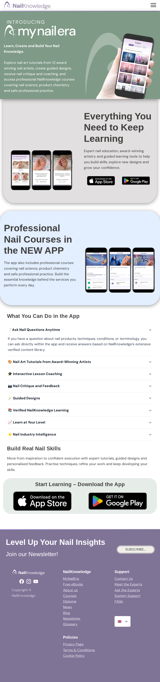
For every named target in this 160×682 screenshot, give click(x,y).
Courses (69, 595)
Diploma (69, 601)
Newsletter (72, 618)
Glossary (70, 624)
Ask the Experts (127, 590)
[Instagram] (28, 581)
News (67, 607)
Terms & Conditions (79, 650)
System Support (127, 595)
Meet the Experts (128, 584)
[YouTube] (35, 581)
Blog (66, 613)
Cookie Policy (74, 655)
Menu (154, 5)
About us (70, 590)
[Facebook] (21, 581)
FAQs (119, 601)
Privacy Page (73, 644)
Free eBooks (73, 584)
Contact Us (124, 578)
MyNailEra (71, 578)
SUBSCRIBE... (135, 549)
